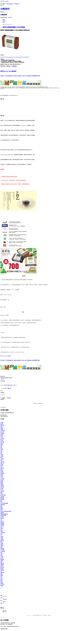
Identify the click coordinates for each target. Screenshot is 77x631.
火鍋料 (1, 456)
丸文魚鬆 (2, 549)
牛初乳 (1, 489)
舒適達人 (2, 568)
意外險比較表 (3, 495)
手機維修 (2, 564)
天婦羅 (1, 454)
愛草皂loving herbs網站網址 (8, 71)
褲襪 (1, 547)
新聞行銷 (2, 572)
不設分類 (9, 17)
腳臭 (1, 426)
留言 (11, 385)
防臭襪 (1, 429)
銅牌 (1, 529)
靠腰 (1, 505)
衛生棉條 (2, 567)
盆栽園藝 (2, 499)
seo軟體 (1, 516)
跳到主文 (2, 11)
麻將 (1, 552)
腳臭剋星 (2, 425)
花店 (1, 520)
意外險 (1, 493)
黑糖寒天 (2, 512)
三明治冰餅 (2, 430)
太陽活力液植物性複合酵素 (5, 511)
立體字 (1, 528)
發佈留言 (2, 399)
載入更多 (2, 392)
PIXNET (30, 615)
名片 (4, 22)
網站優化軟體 (3, 515)
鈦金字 (1, 537)
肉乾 (1, 452)
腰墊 (1, 507)
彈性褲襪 (2, 548)
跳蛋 (1, 562)
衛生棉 (1, 566)
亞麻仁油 (2, 487)
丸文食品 (2, 441)
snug (1, 466)
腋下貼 (1, 476)
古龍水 (1, 579)
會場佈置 (2, 524)
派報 (1, 527)
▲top (1, 390)
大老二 (1, 553)
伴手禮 (1, 449)
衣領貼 (1, 422)
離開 (6, 628)
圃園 (1, 580)
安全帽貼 (2, 433)
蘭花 (1, 501)
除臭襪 (1, 427)
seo (1, 571)
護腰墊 (1, 508)
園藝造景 (2, 497)
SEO (1, 519)
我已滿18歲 (3, 628)
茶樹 (1, 576)
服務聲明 (49, 615)
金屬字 (1, 531)
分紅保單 (2, 496)
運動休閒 (9, 388)
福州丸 (1, 457)
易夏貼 (1, 434)
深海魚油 (2, 491)
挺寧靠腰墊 (2, 504)
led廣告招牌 (2, 532)
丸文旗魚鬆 (2, 551)
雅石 (1, 500)
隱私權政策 (45, 615)
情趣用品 (2, 559)
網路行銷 (2, 570)
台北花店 (2, 525)
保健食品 (2, 485)
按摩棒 (1, 560)
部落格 (4, 21)
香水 (1, 577)
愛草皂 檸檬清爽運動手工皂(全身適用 (14, 27)
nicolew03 (2, 378)
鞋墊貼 (1, 440)
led (1, 535)
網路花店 (2, 521)
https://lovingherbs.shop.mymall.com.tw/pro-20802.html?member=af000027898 (14, 57)
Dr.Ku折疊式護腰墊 (4, 503)
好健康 (1, 484)
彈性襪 (1, 545)
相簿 (4, 19)
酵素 (1, 492)
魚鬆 (1, 445)
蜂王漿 (1, 488)
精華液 (1, 575)
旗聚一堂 (2, 442)
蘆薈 (1, 573)
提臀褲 (1, 585)
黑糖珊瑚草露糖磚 (4, 514)
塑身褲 (1, 583)
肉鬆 (1, 446)
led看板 (1, 539)
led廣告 (1, 536)
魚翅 (1, 460)
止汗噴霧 (2, 438)
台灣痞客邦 (4, 9)
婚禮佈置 (2, 523)
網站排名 (2, 518)
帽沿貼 (1, 423)
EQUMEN (2, 584)
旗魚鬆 (1, 444)
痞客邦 (8, 385)
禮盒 (1, 448)
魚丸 (1, 453)
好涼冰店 (2, 431)
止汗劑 (1, 437)
